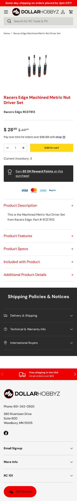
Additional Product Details (38, 274)
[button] (71, 12)
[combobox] (38, 21)
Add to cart (51, 147)
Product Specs (38, 248)
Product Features (38, 236)
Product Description (38, 205)
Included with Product (38, 261)
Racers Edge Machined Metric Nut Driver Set (37, 33)
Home (7, 33)
